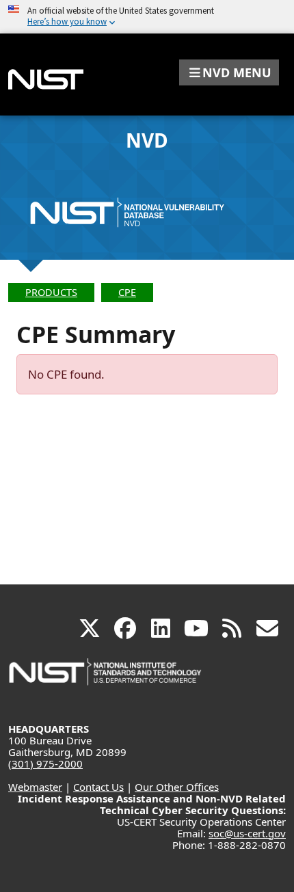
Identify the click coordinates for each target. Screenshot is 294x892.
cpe (127, 292)
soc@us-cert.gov (247, 833)
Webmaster (35, 787)
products (51, 292)
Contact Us (98, 787)
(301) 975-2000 (45, 763)
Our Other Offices (177, 787)
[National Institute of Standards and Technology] (106, 678)
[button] (229, 72)
